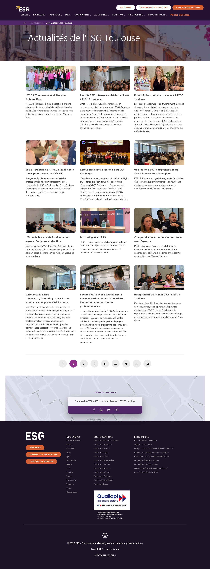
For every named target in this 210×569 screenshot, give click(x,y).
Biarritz (69, 444)
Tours (68, 488)
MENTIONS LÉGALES (105, 556)
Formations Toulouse (103, 476)
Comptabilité (82, 15)
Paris (68, 468)
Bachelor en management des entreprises (152, 456)
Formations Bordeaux (103, 444)
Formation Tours (101, 484)
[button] (105, 540)
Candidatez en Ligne (188, 7)
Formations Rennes (102, 468)
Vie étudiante (135, 15)
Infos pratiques (156, 15)
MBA (67, 15)
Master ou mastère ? (143, 444)
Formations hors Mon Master (146, 460)
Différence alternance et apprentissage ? (151, 452)
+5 (126, 364)
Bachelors (39, 15)
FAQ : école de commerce (145, 440)
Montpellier (71, 460)
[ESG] (22, 9)
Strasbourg (71, 480)
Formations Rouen (101, 472)
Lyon (68, 456)
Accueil (25, 23)
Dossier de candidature (154, 7)
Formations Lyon (101, 456)
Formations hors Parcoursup (146, 464)
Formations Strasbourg (103, 480)
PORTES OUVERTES (179, 15)
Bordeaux (70, 448)
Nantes (69, 464)
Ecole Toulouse (35, 23)
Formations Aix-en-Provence (106, 440)
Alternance (100, 15)
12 (147, 364)
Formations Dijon (101, 452)
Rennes (69, 472)
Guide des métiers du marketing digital (150, 468)
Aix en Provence (73, 440)
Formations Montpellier (104, 460)
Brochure (125, 7)
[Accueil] (42, 436)
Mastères (55, 15)
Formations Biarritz (102, 448)
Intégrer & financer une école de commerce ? (153, 448)
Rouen (69, 476)
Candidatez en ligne (41, 461)
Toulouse (70, 484)
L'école (24, 15)
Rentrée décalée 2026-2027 (146, 472)
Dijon (68, 452)
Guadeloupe (71, 492)
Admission (117, 15)
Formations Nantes (102, 464)
